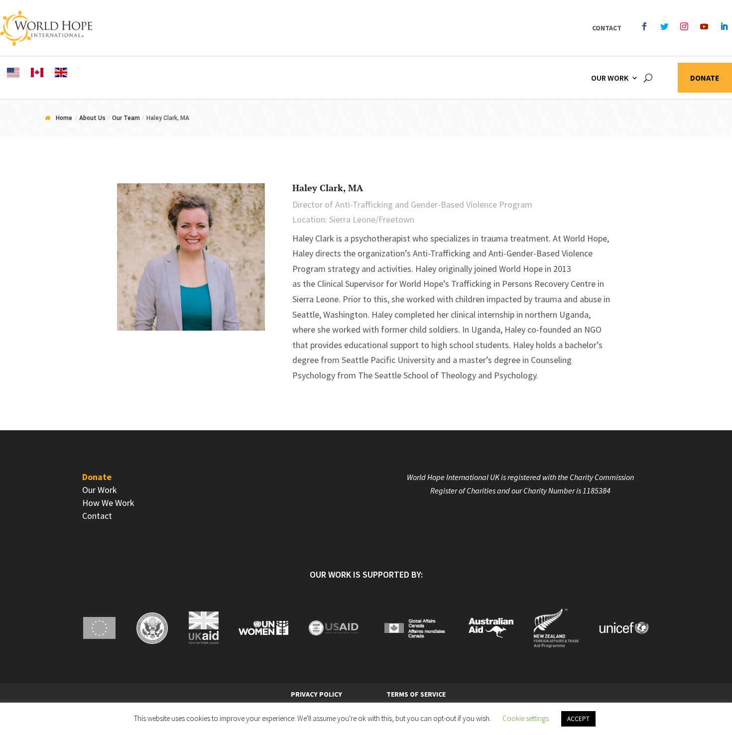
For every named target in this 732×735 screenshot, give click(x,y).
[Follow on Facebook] (644, 26)
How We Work (108, 502)
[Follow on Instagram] (684, 26)
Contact (606, 27)
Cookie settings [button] (525, 718)
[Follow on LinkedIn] (724, 26)
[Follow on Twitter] (664, 26)
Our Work (609, 78)
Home (64, 118)
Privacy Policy (316, 694)
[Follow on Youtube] (704, 26)
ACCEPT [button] (578, 719)
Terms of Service (416, 694)
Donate (705, 78)
